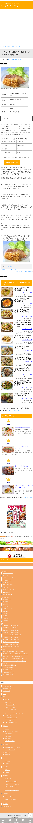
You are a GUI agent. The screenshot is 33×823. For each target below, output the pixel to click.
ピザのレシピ (6, 592)
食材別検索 (5, 804)
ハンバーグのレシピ (8, 577)
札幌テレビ (5, 793)
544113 (8, 536)
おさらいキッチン (9, 6)
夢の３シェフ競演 (10, 707)
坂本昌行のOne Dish (11, 786)
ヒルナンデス (8, 736)
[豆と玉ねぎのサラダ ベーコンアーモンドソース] (8, 493)
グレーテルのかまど (9, 720)
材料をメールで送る (12, 162)
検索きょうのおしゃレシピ (12, 784)
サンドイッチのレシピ (8, 589)
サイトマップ (6, 691)
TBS (4, 758)
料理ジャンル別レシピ (8, 686)
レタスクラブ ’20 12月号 (7, 532)
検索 (30, 822)
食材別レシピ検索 (7, 688)
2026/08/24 (28, 342)
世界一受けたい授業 (9, 741)
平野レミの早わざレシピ (11, 722)
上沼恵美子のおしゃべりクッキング (13, 747)
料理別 (23, 822)
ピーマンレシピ (7, 606)
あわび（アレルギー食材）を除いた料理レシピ (14, 661)
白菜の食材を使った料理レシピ (10, 625)
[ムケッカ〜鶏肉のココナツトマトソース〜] (8, 452)
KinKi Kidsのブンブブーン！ (12, 790)
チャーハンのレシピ (8, 573)
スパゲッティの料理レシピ (9, 665)
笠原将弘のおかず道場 (11, 782)
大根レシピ (5, 618)
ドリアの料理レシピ (8, 674)
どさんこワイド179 (9, 796)
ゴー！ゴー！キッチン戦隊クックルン (14, 713)
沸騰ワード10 (8, 738)
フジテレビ (5, 775)
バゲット (7, 729)
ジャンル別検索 (7, 806)
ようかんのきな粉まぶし (9, 269)
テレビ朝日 (5, 744)
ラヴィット (7, 761)
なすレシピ (5, 604)
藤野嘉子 (30, 296)
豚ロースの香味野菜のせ (24, 271)
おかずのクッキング (9, 750)
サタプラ (7, 763)
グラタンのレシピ (7, 575)
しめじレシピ (6, 620)
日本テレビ (5, 726)
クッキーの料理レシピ (8, 667)
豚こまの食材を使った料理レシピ (11, 630)
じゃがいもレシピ (7, 608)
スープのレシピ (7, 580)
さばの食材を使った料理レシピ (10, 637)
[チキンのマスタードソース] (8, 435)
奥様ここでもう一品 (11, 799)
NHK (6, 46)
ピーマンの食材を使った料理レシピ (12, 632)
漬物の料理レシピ (7, 669)
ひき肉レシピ (6, 613)
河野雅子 (9, 266)
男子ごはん (7, 770)
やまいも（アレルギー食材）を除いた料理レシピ (15, 658)
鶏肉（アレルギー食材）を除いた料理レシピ (14, 651)
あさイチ (7, 699)
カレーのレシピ (7, 582)
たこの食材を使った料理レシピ (10, 644)
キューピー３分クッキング (11, 731)
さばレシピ (5, 611)
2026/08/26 (28, 294)
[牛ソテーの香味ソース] (8, 474)
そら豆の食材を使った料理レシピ (11, 639)
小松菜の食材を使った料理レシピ (11, 642)
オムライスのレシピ (8, 594)
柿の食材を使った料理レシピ (10, 627)
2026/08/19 (28, 364)
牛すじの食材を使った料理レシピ (11, 646)
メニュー (3, 822)
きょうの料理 (8, 715)
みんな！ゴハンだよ (11, 709)
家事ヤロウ (7, 754)
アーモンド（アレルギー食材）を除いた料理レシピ (15, 654)
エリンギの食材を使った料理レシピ (12, 634)
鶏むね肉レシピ (7, 599)
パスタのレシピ (7, 587)
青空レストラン (8, 733)
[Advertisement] (16, 28)
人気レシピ (16, 822)
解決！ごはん (9, 702)
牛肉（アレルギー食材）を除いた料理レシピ (14, 656)
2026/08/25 (28, 318)
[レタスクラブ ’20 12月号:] (16, 516)
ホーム (10, 822)
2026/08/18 (28, 389)
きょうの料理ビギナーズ (14, 46)
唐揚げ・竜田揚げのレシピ (9, 585)
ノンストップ (8, 778)
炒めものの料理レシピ (8, 672)
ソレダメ (7, 772)
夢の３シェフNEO (10, 705)
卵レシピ (5, 615)
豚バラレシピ (6, 601)
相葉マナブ (7, 752)
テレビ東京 (5, 767)
